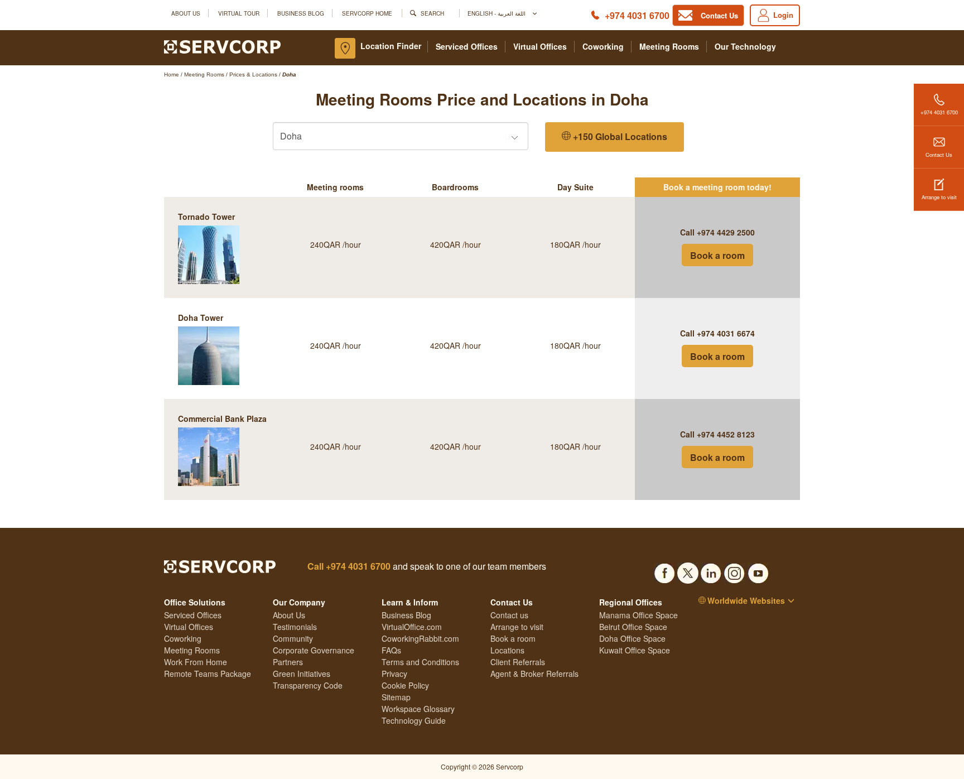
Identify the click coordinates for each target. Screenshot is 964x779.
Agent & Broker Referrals (534, 673)
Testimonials (295, 626)
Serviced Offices (467, 46)
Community (293, 638)
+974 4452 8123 (726, 434)
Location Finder (390, 45)
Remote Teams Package (207, 673)
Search (432, 13)
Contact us (509, 615)
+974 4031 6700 (637, 15)
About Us (185, 13)
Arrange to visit (939, 197)
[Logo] (222, 45)
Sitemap (396, 697)
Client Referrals (517, 661)
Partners (288, 661)
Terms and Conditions (420, 661)
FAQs (391, 650)
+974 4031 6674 (726, 333)
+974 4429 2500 (726, 232)
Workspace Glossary (418, 708)
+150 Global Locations (619, 136)
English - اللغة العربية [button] (497, 13)
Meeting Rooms (669, 46)
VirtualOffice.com (412, 626)
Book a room (717, 255)
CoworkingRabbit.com (420, 638)
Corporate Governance (313, 650)
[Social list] (664, 570)
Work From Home (195, 661)
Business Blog (300, 13)
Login (783, 14)
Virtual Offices (540, 46)
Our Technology (745, 46)
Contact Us (939, 154)
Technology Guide (414, 720)
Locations (507, 650)
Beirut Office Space (633, 626)
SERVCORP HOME (367, 13)
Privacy (394, 673)
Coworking (603, 46)
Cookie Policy (405, 685)
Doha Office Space (632, 638)
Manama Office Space (638, 615)
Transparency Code (308, 685)
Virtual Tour (238, 13)
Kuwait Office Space (634, 650)
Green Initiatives (301, 673)
